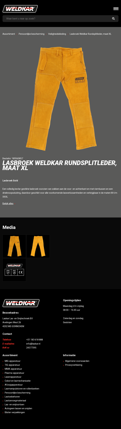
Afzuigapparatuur (14, 384)
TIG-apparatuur (12, 365)
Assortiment (9, 34)
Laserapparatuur (13, 377)
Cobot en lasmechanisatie (18, 381)
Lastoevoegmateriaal (15, 400)
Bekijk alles (8, 203)
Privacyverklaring (73, 365)
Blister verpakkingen (15, 412)
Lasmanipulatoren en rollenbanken (22, 388)
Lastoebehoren (12, 396)
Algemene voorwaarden (77, 361)
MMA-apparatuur (13, 369)
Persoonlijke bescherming (31, 34)
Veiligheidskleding (57, 34)
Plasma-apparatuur (14, 373)
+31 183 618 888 (34, 339)
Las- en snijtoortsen (14, 404)
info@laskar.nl (33, 343)
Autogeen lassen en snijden (18, 408)
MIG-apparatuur (12, 361)
